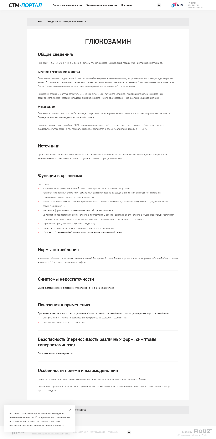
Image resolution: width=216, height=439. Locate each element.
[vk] (159, 5)
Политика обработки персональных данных (51, 434)
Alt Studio (203, 435)
